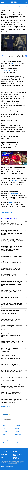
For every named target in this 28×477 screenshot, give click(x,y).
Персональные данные (17, 455)
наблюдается (14, 193)
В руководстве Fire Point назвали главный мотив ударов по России (11, 261)
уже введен (7, 133)
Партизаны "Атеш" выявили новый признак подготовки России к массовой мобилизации (11, 401)
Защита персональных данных (17, 458)
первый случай (15, 63)
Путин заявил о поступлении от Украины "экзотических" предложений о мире (11, 291)
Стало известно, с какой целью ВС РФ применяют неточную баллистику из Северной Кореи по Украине (12, 240)
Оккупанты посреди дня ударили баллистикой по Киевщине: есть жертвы (11, 372)
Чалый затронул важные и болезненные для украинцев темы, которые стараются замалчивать (12, 357)
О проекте (4, 451)
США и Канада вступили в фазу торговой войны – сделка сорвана (11, 255)
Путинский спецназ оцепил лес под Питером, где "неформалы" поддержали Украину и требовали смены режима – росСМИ (12, 224)
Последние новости (10, 218)
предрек (15, 180)
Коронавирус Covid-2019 (7, 212)
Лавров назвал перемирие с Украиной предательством (10, 298)
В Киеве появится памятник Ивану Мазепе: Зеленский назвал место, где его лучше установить (12, 386)
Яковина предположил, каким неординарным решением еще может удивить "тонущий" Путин (11, 268)
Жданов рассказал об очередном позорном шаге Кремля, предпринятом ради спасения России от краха (11, 327)
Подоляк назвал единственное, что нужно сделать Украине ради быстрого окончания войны (12, 342)
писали (10, 202)
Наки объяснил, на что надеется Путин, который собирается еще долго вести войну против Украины (12, 393)
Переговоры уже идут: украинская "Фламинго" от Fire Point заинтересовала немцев (11, 379)
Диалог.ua (4, 463)
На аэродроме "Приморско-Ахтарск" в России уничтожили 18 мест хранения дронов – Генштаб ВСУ (12, 364)
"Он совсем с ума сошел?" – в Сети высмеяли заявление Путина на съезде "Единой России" (12, 319)
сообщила (7, 70)
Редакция (4, 454)
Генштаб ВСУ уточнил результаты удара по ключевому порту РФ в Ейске (11, 335)
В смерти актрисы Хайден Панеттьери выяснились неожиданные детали (9, 276)
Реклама (15, 451)
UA (26, 2)
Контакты (4, 457)
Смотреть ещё (6, 406)
